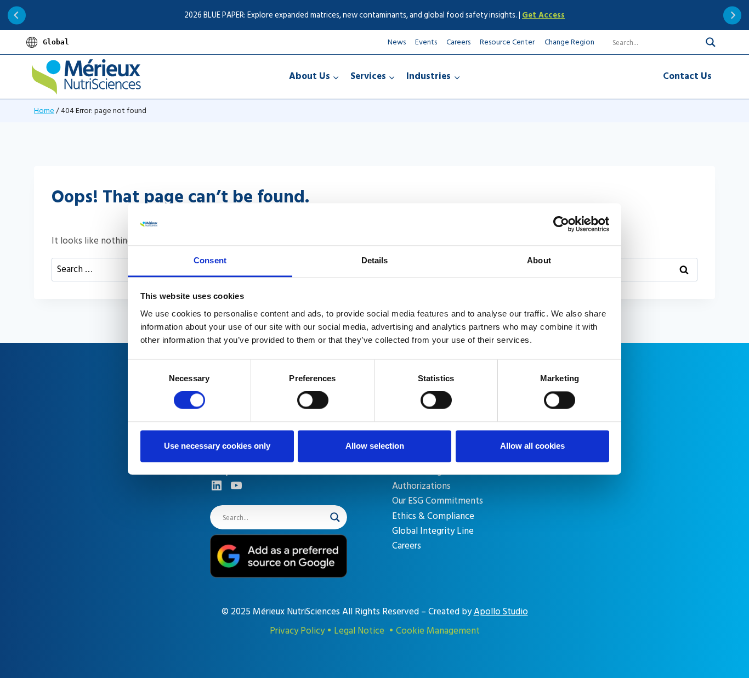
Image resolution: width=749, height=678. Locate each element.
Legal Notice (359, 631)
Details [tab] (374, 260)
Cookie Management (438, 631)
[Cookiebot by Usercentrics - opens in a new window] (561, 224)
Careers (458, 42)
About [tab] (539, 260)
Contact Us (687, 76)
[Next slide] (732, 15)
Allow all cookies (532, 445)
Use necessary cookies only (217, 445)
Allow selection (374, 445)
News (397, 42)
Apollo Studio (501, 611)
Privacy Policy (297, 631)
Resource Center (507, 42)
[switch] (312, 400)
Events (426, 42)
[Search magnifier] (710, 42)
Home (44, 110)
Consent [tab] (210, 260)
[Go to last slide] (17, 15)
